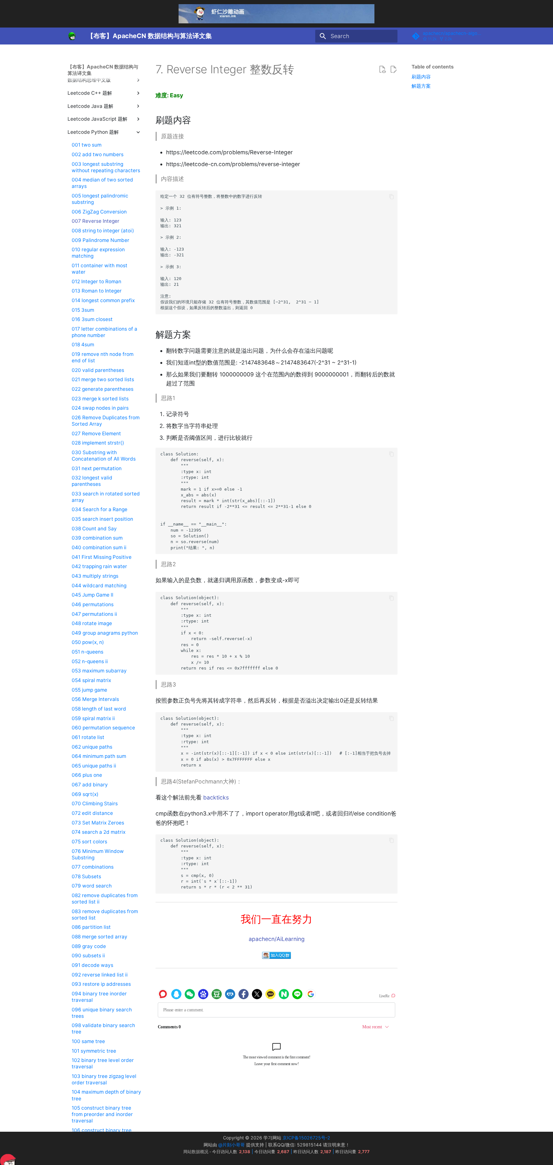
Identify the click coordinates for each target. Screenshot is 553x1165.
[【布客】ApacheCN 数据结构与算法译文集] (72, 36)
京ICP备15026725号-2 (306, 1137)
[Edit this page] (393, 69)
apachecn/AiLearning (277, 939)
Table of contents (433, 67)
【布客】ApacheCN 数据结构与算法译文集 (103, 70)
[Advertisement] (447, 195)
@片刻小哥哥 (231, 1144)
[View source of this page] (382, 69)
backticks (216, 797)
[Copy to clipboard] (391, 196)
